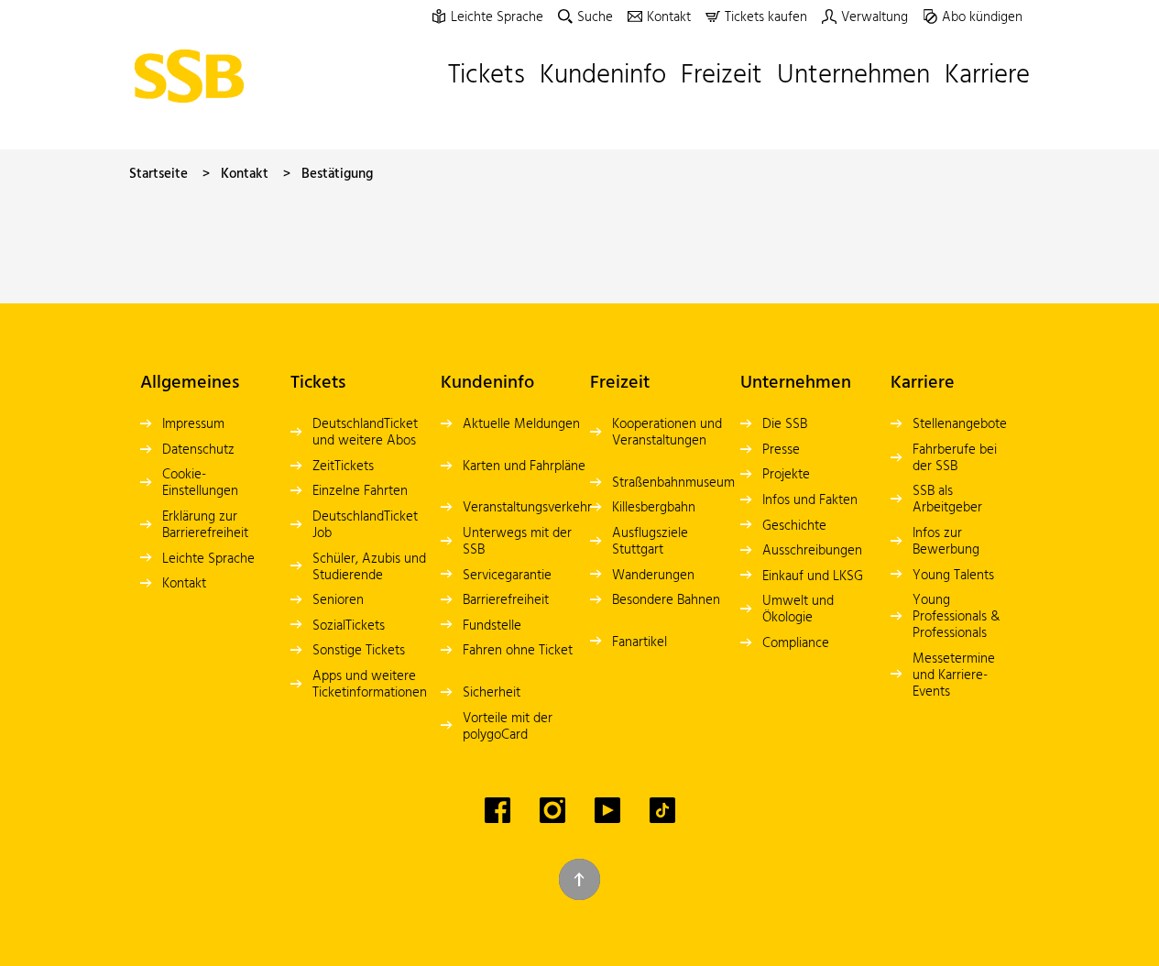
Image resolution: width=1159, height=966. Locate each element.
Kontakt (244, 174)
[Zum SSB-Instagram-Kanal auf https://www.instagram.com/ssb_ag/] (552, 810)
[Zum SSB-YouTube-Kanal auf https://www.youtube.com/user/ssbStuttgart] (607, 810)
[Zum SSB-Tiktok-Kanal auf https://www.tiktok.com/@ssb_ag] (662, 810)
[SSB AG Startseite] (194, 76)
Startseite (158, 174)
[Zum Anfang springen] (579, 879)
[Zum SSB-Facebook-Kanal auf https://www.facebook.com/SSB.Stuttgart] (497, 810)
